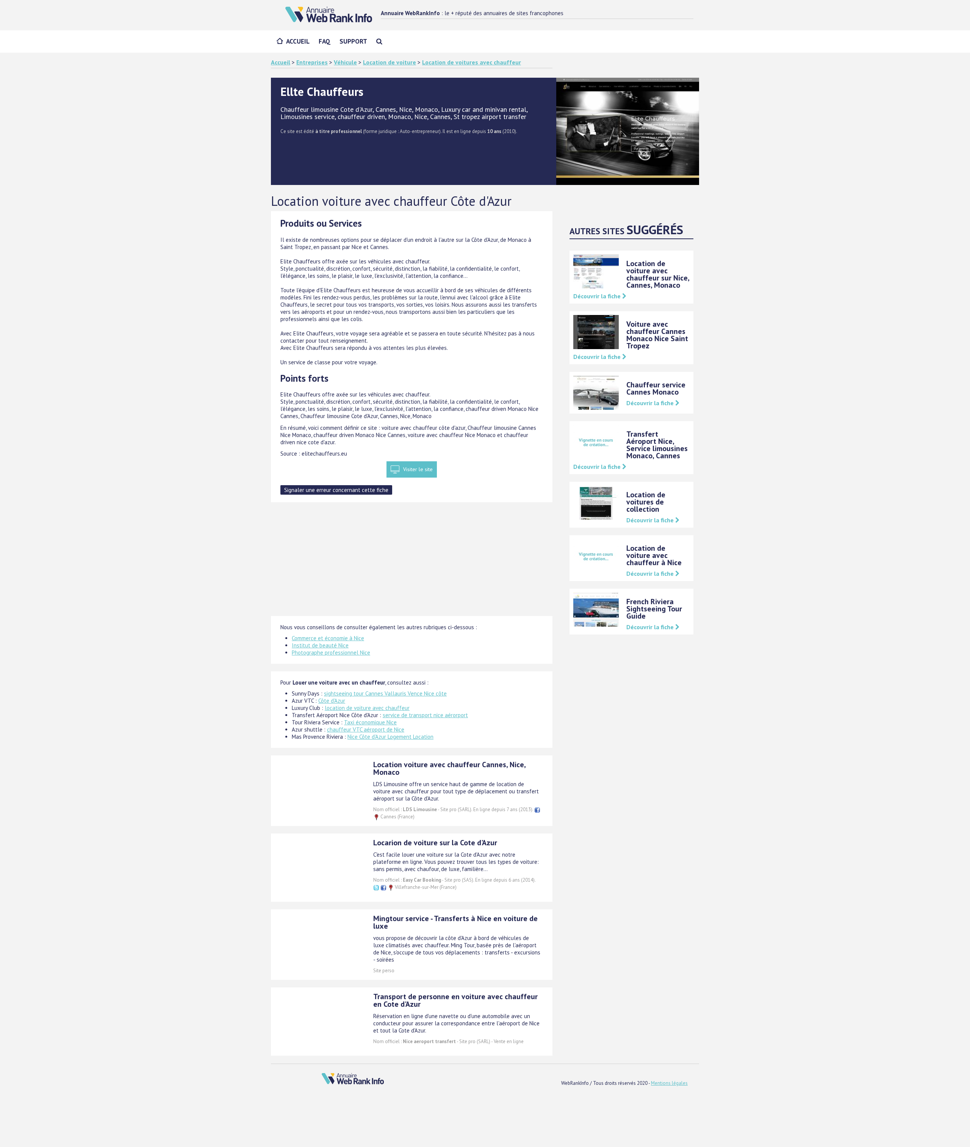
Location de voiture (389, 62)
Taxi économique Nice (370, 722)
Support (353, 41)
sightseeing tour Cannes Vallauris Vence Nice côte (385, 693)
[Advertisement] (411, 563)
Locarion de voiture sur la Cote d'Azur (435, 843)
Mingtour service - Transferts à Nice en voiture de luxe (455, 922)
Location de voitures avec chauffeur (471, 62)
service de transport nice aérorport (425, 715)
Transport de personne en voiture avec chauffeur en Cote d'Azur (455, 1000)
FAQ (324, 41)
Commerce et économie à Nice (328, 638)
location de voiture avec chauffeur (367, 707)
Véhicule (345, 62)
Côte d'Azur (331, 700)
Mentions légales (669, 1083)
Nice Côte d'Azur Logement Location (390, 736)
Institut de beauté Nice (320, 645)
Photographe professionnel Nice (331, 652)
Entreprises (312, 62)
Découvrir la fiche (597, 296)
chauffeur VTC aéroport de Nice (365, 729)
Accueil (298, 41)
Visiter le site (418, 469)
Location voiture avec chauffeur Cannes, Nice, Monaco (449, 768)
